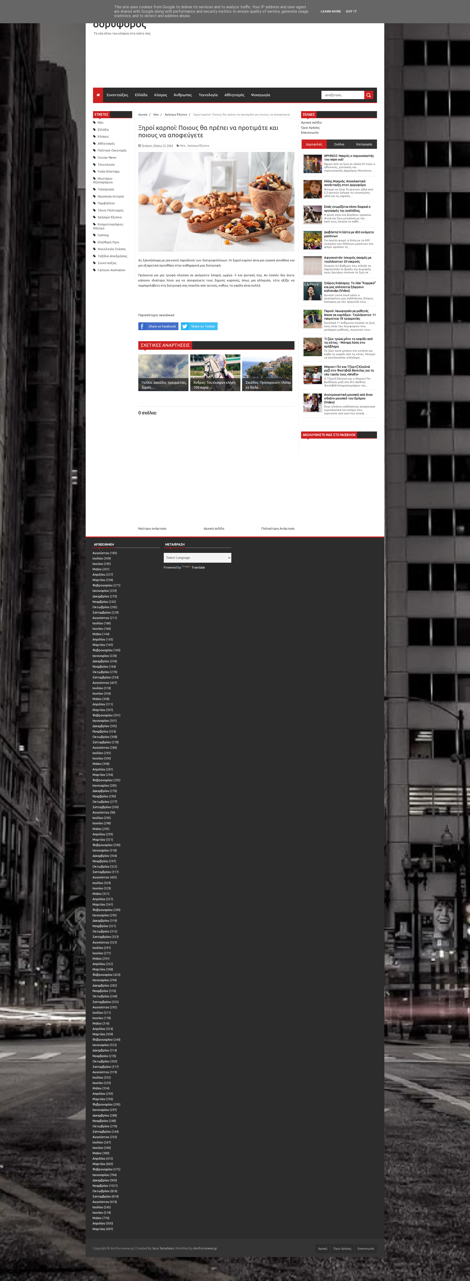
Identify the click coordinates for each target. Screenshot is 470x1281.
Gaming (103, 235)
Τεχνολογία (208, 95)
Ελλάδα (141, 95)
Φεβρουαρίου (103, 585)
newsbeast (167, 315)
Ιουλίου (98, 558)
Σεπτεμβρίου (102, 612)
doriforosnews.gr (205, 1248)
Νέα (100, 122)
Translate (198, 567)
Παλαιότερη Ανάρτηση (277, 528)
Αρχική (322, 1248)
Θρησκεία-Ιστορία (111, 196)
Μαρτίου (99, 580)
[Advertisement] (288, 53)
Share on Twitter (203, 326)
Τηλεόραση (106, 189)
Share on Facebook (162, 326)
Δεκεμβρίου (101, 596)
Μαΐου (97, 569)
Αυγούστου (101, 553)
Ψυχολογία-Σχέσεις (112, 249)
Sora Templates (163, 1248)
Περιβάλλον (106, 203)
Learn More (331, 11)
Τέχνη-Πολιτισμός (111, 210)
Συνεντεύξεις (117, 95)
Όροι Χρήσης (310, 127)
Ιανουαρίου (101, 590)
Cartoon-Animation (111, 270)
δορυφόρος (119, 23)
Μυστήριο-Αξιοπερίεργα (103, 180)
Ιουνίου (98, 563)
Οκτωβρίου (101, 607)
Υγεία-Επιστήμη (108, 171)
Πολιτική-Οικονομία (112, 150)
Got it (351, 11)
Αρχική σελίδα (214, 528)
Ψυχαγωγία (260, 95)
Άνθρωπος (183, 95)
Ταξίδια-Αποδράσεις (112, 256)
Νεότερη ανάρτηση (152, 528)
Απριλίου (99, 574)
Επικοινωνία (309, 132)
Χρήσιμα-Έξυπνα (110, 217)
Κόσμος (160, 95)
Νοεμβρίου (100, 601)
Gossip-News (107, 157)
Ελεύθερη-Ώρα (108, 242)
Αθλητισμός (234, 95)
